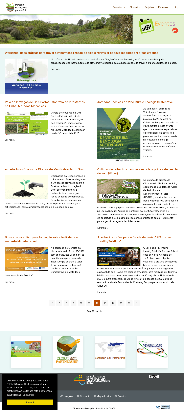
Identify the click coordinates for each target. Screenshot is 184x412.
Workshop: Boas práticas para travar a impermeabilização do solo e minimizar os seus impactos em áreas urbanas (81, 53)
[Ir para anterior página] (52, 303)
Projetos (149, 7)
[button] (176, 7)
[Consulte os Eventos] (158, 24)
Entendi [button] (30, 402)
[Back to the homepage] (16, 7)
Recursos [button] (163, 7)
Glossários (135, 7)
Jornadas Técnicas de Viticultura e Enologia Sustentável (135, 102)
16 (129, 303)
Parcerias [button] (117, 7)
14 (113, 303)
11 (89, 303)
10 (81, 303)
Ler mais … (56, 69)
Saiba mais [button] (28, 395)
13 (105, 303)
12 (97, 303)
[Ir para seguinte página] (137, 303)
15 (121, 303)
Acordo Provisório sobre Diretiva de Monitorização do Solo (44, 169)
